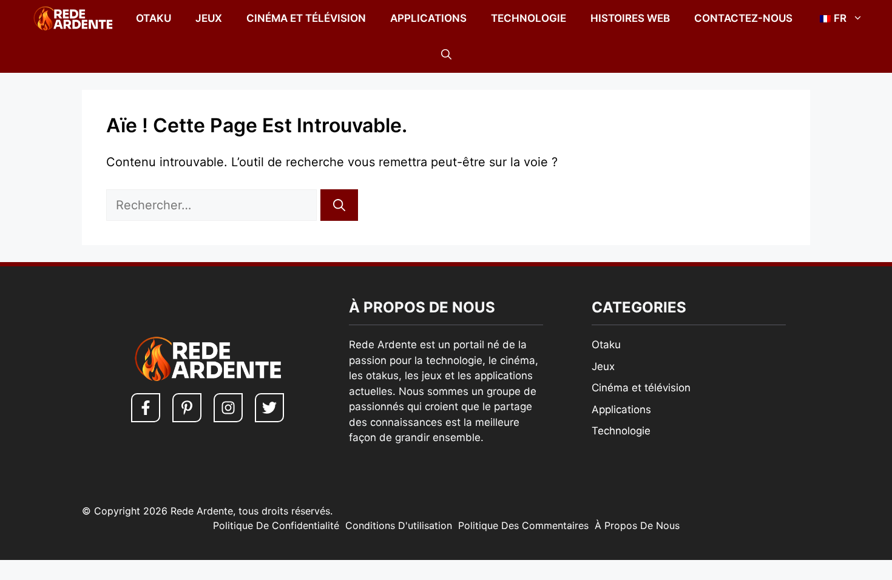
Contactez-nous (743, 18)
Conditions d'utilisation (398, 525)
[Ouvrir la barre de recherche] (446, 54)
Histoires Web (630, 18)
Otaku (153, 18)
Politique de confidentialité (276, 525)
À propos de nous (637, 525)
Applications (428, 18)
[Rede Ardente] (70, 18)
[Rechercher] (339, 205)
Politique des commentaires (523, 525)
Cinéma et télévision (306, 18)
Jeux (208, 18)
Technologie (528, 18)
